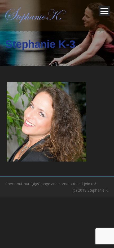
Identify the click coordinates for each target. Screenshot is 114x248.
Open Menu (104, 11)
